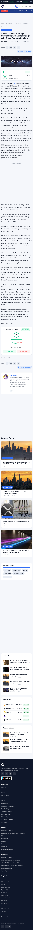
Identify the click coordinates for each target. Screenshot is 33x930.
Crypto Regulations (6, 871)
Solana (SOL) (4, 911)
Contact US (4, 790)
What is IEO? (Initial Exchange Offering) (11, 862)
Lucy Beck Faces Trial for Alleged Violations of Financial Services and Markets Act (20, 662)
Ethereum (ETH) (5, 881)
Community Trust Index (7, 811)
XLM (13, 83)
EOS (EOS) (4, 892)
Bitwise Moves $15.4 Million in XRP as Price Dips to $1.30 (19, 747)
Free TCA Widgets (5, 809)
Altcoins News (9, 23)
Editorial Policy (5, 795)
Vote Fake (24, 351)
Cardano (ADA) (5, 916)
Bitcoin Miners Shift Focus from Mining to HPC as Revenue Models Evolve (19, 690)
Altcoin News (4, 838)
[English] (16, 6)
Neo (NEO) (4, 903)
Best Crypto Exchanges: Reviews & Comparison (13, 833)
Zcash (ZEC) (4, 895)
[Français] (19, 6)
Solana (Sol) (4, 900)
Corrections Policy (6, 814)
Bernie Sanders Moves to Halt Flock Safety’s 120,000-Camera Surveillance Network (20, 683)
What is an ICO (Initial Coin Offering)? (10, 860)
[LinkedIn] (10, 773)
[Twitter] (7, 47)
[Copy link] (18, 47)
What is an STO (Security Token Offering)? (12, 865)
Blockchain (4, 844)
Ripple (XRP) (4, 889)
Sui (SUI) (25, 570)
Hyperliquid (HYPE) (18, 573)
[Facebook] (10, 47)
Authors (3, 792)
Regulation (4, 846)
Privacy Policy (4, 798)
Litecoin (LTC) (4, 884)
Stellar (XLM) (7, 573)
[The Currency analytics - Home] (2, 6)
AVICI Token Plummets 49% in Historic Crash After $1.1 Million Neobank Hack (19, 669)
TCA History (4, 822)
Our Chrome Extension (7, 819)
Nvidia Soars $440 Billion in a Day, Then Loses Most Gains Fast (19, 740)
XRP (2, 914)
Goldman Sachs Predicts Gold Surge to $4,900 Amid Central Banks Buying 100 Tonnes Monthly (20, 676)
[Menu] (30, 6)
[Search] (12, 6)
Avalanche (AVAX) (5, 898)
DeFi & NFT (7, 570)
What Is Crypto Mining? (7, 830)
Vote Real (10, 351)
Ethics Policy (4, 817)
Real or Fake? (4, 803)
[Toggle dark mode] (26, 6)
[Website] (11, 391)
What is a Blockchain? (7, 868)
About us (3, 787)
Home (2, 23)
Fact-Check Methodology (7, 806)
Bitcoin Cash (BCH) (6, 887)
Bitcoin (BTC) (4, 879)
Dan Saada (13, 375)
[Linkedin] (14, 47)
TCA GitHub (4, 800)
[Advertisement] (16, 18)
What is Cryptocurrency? (7, 857)
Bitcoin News (7, 577)
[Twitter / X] (2, 773)
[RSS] (14, 773)
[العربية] (22, 6)
